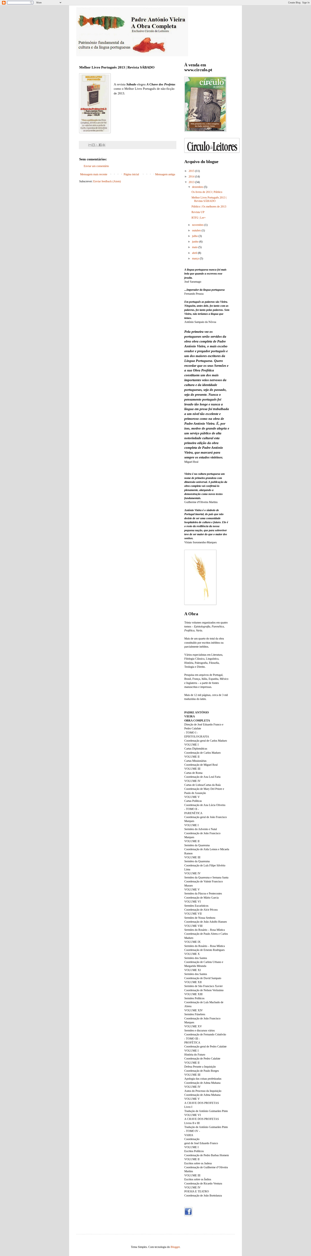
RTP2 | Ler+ (198, 217)
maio (195, 247)
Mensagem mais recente (93, 174)
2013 (192, 182)
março (196, 258)
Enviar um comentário (96, 166)
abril (195, 252)
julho (195, 236)
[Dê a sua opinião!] (93, 145)
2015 (192, 170)
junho (195, 241)
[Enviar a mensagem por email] (90, 145)
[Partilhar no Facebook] (100, 145)
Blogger (175, 1246)
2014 (192, 176)
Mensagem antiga (165, 174)
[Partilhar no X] (97, 145)
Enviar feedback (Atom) (107, 181)
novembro (198, 224)
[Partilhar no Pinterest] (103, 145)
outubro (197, 230)
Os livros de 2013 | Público (206, 191)
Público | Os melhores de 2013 (208, 206)
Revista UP (197, 212)
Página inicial (131, 174)
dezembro (198, 186)
